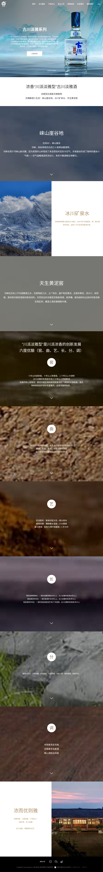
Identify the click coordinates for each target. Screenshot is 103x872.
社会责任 (80, 4)
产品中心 (51, 4)
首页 (33, 4)
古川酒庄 (42, 4)
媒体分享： (43, 861)
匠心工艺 (61, 4)
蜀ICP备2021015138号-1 (64, 867)
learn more (51, 70)
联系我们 (90, 4)
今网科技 (84, 867)
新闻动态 (71, 4)
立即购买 (34, 54)
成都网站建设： (76, 867)
